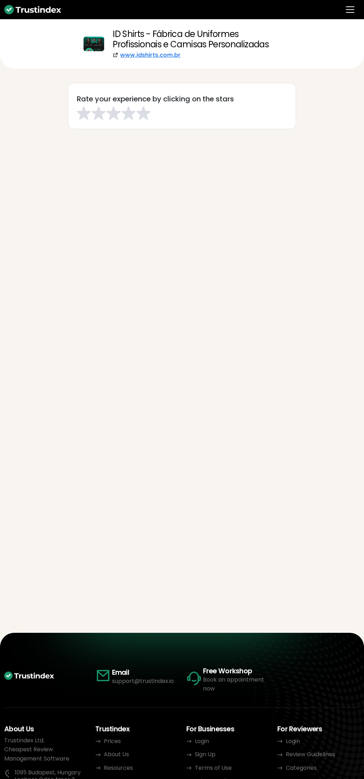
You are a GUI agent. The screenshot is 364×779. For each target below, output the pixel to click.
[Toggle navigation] (350, 9)
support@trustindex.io (143, 681)
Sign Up (205, 754)
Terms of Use (213, 768)
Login (202, 741)
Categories (301, 768)
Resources (118, 768)
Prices (112, 741)
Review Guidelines (310, 754)
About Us (116, 754)
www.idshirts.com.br (150, 55)
